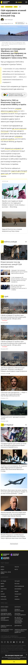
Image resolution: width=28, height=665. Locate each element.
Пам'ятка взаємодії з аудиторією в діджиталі (21, 631)
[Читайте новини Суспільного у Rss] (2, 642)
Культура (3, 599)
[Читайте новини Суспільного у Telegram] (20, 642)
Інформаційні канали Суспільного (5, 619)
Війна (2, 567)
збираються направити (13, 148)
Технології (18, 594)
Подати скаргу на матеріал (6, 626)
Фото (16, 569)
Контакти (18, 607)
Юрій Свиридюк (8, 19)
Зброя (15, 6)
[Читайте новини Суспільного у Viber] (17, 642)
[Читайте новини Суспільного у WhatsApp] (23, 642)
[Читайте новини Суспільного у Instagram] (11, 642)
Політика (4, 589)
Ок (14, 661)
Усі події (3, 581)
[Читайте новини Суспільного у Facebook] (5, 642)
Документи (18, 625)
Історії (3, 594)
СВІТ (20, 6)
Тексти (17, 567)
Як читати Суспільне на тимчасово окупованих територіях (19, 620)
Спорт (16, 596)
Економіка (18, 589)
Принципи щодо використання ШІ (6, 614)
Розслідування (19, 586)
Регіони (17, 583)
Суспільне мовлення (4, 610)
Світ (2, 591)
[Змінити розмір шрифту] (26, 23)
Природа (3, 596)
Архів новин (4, 607)
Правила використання (19, 610)
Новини (17, 599)
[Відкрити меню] (26, 2)
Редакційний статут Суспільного (7, 630)
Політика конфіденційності (20, 614)
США (2, 6)
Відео (2, 569)
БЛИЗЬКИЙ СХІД (9, 6)
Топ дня (17, 581)
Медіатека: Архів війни (6, 572)
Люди (16, 591)
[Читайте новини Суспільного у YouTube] (14, 642)
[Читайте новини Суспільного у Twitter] (8, 642)
